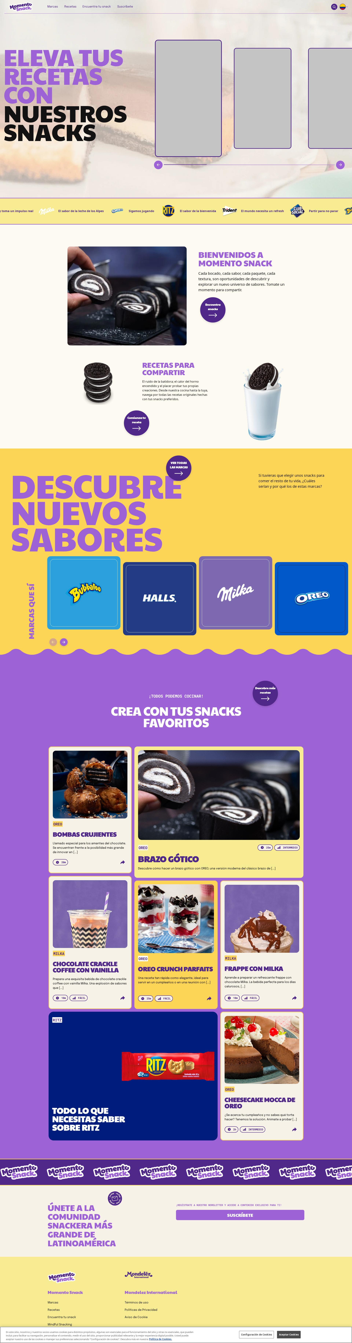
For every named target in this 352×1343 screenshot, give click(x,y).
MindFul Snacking (60, 1324)
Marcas (53, 1302)
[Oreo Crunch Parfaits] (176, 920)
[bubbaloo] (83, 592)
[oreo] (311, 598)
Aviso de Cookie (136, 1317)
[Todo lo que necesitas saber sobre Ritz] (135, 1066)
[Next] (340, 165)
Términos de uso (136, 1302)
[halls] (159, 598)
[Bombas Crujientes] (90, 786)
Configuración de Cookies (256, 1334)
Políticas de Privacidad (141, 1309)
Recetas (54, 1309)
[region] (176, 1335)
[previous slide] (53, 642)
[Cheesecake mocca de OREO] (262, 1051)
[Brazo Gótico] (219, 795)
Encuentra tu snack (62, 1317)
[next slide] (64, 642)
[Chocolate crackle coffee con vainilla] (90, 915)
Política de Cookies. (160, 1339)
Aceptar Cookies (289, 1334)
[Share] (122, 862)
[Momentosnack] (18, 7)
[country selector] (344, 7)
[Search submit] (334, 7)
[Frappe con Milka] (262, 920)
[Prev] (158, 165)
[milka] (235, 592)
